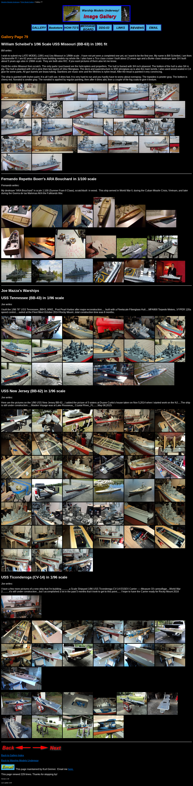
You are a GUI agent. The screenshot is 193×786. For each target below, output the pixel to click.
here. (70, 769)
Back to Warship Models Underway (20, 760)
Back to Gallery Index (12, 755)
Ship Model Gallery (27, 2)
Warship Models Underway (10, 2)
